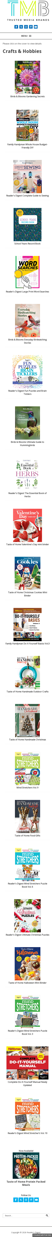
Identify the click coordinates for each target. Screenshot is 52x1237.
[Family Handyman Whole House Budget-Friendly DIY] (27, 141)
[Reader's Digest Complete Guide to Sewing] (27, 192)
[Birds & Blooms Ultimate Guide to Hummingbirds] (27, 438)
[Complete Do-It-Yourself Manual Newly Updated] (27, 1078)
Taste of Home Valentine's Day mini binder (27, 544)
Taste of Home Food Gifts (27, 835)
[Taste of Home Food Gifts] (27, 832)
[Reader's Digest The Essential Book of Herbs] (27, 490)
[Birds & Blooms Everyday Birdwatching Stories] (27, 336)
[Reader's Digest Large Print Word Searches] (28, 288)
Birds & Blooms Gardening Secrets (27, 96)
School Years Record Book (27, 243)
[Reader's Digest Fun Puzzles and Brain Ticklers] (27, 387)
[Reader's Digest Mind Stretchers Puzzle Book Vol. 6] (27, 880)
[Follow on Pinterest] (31, 26)
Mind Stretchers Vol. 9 (27, 787)
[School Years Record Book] (27, 240)
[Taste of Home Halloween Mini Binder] (27, 979)
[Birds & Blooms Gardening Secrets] (27, 93)
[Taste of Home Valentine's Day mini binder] (27, 541)
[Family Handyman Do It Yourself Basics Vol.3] (27, 640)
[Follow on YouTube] (36, 26)
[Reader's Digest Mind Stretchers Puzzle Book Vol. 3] (27, 1027)
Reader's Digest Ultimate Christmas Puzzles (27, 934)
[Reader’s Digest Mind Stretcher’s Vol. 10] (27, 1129)
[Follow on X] (21, 26)
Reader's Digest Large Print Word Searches (27, 291)
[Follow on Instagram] (26, 26)
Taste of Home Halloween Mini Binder (27, 982)
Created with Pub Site (42, 1235)
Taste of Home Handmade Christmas (27, 739)
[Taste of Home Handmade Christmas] (27, 736)
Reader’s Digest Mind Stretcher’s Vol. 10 (27, 1133)
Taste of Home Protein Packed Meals (26, 1183)
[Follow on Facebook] (16, 1199)
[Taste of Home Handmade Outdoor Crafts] (27, 688)
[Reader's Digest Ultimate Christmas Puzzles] (27, 931)
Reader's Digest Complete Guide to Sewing (27, 195)
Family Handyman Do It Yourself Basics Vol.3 (27, 643)
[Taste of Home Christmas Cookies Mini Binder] (27, 589)
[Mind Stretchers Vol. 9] (27, 784)
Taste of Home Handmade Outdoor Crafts (28, 691)
